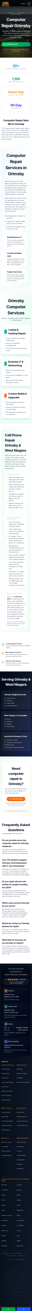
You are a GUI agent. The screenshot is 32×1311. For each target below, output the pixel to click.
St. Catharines (20, 1225)
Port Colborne (4, 1220)
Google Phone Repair (6, 1125)
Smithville (3, 1225)
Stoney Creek (4, 1230)
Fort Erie (3, 1200)
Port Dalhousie (20, 1220)
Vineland (3, 1235)
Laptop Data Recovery (22, 1121)
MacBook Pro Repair (22, 1073)
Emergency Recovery (22, 1125)
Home (23, 3)
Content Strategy (21, 1155)
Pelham (18, 1215)
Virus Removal (5, 1086)
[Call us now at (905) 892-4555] (8, 1309)
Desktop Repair (5, 1073)
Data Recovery (20, 1112)
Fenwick (3, 1195)
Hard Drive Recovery (22, 1116)
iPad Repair (19, 1078)
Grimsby (19, 1200)
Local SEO (19, 1151)
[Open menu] (29, 4)
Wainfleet (3, 1240)
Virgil (18, 1235)
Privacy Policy (21, 1255)
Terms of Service (11, 1255)
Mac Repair (19, 1069)
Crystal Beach (4, 1190)
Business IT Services (6, 1142)
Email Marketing (21, 1159)
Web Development (21, 1142)
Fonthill (18, 1195)
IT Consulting (4, 1146)
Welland (19, 1240)
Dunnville (19, 1190)
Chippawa (19, 1185)
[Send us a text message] (24, 1309)
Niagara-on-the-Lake (6, 1215)
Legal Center (21, 1259)
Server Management (6, 1155)
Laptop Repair (4, 1078)
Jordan (18, 1205)
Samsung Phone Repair (7, 1121)
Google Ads (20, 1164)
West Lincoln (20, 1245)
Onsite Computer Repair (7, 1082)
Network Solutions (6, 1151)
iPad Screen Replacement (23, 1082)
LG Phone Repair (5, 1130)
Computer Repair (5, 1069)
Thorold (19, 1230)
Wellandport (4, 1245)
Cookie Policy (11, 1259)
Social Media (20, 1168)
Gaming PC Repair (5, 1100)
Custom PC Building (6, 1095)
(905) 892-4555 (12, 44)
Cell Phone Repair (5, 1112)
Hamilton (3, 1205)
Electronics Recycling (6, 1091)
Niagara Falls (20, 1210)
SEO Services (20, 1146)
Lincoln (3, 1210)
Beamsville (4, 1185)
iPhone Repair (4, 1116)
